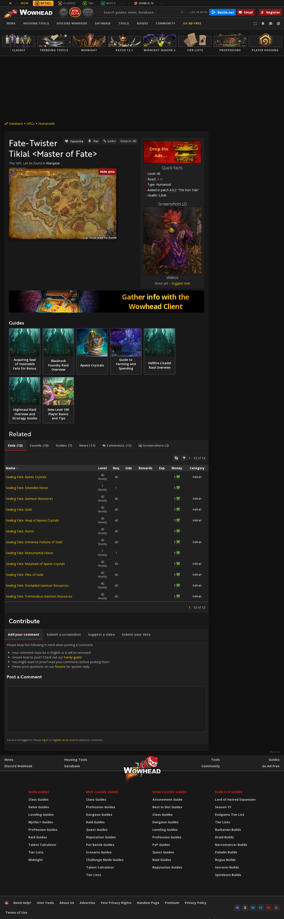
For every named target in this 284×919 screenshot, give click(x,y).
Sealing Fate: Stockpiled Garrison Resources (37, 585)
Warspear (53, 163)
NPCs (31, 123)
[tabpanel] (106, 532)
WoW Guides (38, 792)
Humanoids (46, 123)
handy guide (72, 657)
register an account (63, 740)
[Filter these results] (184, 458)
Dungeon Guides (99, 814)
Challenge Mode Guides (105, 860)
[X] (245, 907)
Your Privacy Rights (116, 903)
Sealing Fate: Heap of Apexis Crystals (32, 520)
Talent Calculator (42, 845)
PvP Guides (161, 845)
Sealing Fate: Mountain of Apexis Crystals (35, 564)
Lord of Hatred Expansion (235, 799)
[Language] (278, 23)
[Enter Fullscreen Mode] (255, 23)
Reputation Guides (101, 837)
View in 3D (128, 141)
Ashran (197, 477)
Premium (172, 903)
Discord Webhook (72, 23)
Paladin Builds (226, 852)
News (11, 23)
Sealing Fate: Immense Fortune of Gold (34, 542)
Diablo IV (146, 3)
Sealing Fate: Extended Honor (27, 488)
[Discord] (237, 907)
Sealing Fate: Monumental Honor (29, 553)
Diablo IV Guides (228, 792)
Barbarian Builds (228, 829)
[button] (79, 212)
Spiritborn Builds (228, 875)
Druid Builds (224, 837)
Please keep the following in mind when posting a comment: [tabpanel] (58, 692)
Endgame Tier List (229, 814)
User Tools (45, 903)
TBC (91, 3)
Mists (111, 3)
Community (165, 23)
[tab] (15, 445)
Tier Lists (35, 852)
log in (45, 740)
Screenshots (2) (172, 203)
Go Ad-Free (192, 23)
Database (103, 23)
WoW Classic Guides (169, 792)
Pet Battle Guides (100, 845)
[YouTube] (268, 907)
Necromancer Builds (231, 845)
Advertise (87, 903)
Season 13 (223, 807)
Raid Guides (37, 837)
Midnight (35, 860)
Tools (215, 759)
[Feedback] (270, 23)
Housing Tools (75, 759)
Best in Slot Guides (167, 807)
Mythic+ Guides (40, 822)
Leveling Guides (41, 814)
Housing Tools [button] (36, 23)
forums (60, 666)
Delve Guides (38, 807)
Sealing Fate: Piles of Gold (24, 574)
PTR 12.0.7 (88, 12)
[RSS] (276, 907)
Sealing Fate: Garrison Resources (29, 498)
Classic (69, 3)
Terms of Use (16, 912)
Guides (142, 23)
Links (112, 141)
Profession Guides (42, 829)
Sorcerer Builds (227, 867)
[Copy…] (176, 458)
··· (122, 3)
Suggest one (180, 283)
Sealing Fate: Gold (19, 509)
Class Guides (38, 799)
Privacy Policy (196, 903)
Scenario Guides (99, 852)
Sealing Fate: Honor (20, 531)
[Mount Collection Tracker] (106, 301)
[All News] (10, 3)
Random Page (148, 903)
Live (63, 12)
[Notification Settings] (263, 23)
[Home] (29, 12)
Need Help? (22, 903)
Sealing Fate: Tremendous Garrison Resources (39, 596)
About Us (66, 903)
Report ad (275, 752)
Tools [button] (123, 23)
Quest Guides (97, 829)
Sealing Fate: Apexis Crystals (26, 477)
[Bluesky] (253, 907)
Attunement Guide (167, 799)
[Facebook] (260, 907)
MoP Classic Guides (102, 792)
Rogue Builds (225, 860)
